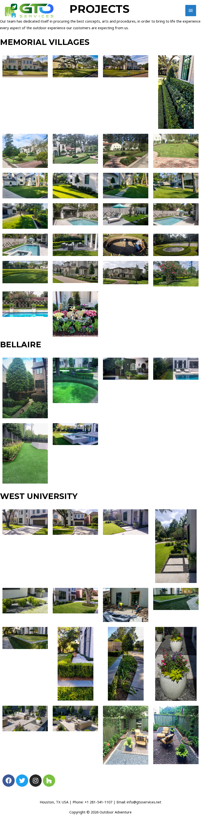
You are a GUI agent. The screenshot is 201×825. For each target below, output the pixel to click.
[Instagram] (35, 780)
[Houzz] (49, 780)
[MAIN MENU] (190, 10)
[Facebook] (8, 780)
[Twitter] (22, 780)
